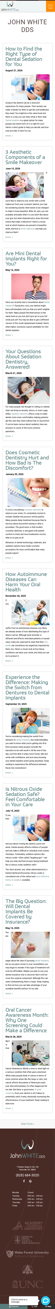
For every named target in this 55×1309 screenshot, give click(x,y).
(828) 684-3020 (27, 1175)
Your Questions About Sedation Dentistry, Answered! (23, 359)
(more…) (9, 135)
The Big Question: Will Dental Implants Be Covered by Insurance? (26, 911)
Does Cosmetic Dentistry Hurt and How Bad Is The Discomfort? (27, 460)
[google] (30, 1181)
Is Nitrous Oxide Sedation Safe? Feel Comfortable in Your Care (25, 796)
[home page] (10, 6)
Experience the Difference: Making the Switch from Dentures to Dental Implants (27, 687)
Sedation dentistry (20, 414)
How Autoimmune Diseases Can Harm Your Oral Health (26, 582)
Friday (14, 1205)
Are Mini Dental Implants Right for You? (26, 258)
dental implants (23, 740)
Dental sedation (13, 120)
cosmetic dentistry (32, 510)
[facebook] (24, 1181)
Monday (15, 1192)
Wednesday (17, 1199)
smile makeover (27, 229)
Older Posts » (27, 1123)
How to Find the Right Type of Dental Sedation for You (24, 56)
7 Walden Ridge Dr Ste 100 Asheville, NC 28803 (27, 1168)
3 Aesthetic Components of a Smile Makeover (25, 157)
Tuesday (15, 1196)
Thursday (16, 1202)
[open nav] (50, 6)
